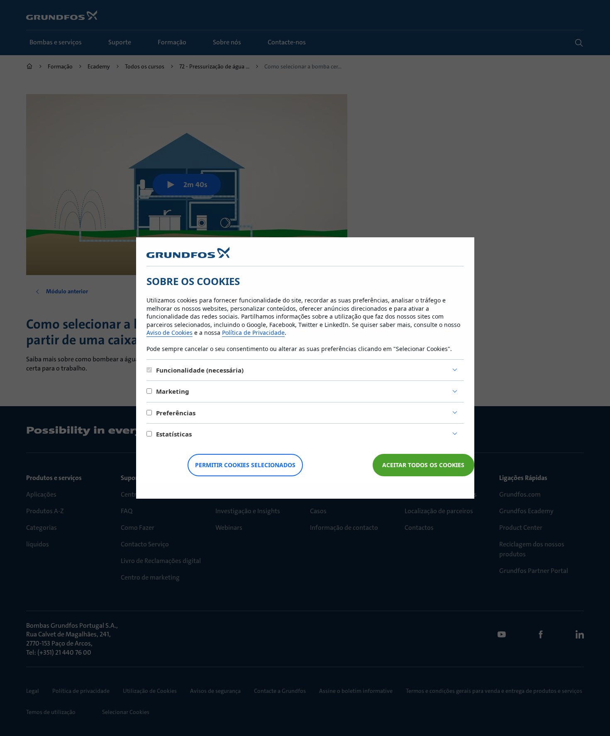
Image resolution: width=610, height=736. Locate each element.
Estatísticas (174, 434)
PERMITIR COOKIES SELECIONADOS (245, 465)
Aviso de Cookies (169, 332)
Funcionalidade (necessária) (200, 370)
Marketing (172, 391)
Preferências (175, 413)
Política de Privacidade (253, 332)
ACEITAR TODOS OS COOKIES (423, 465)
